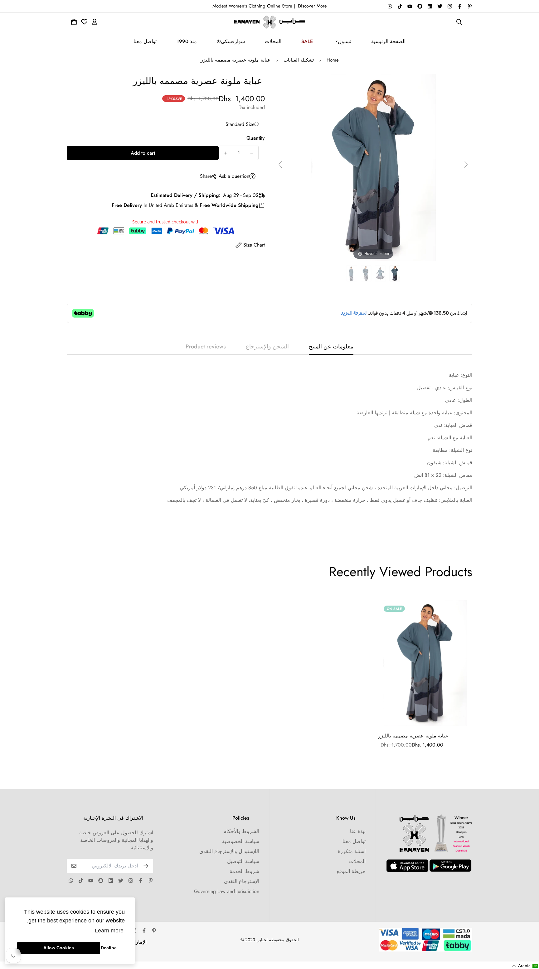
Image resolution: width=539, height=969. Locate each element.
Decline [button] (109, 947)
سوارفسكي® (231, 41)
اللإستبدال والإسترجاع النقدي (229, 851)
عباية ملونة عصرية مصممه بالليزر (413, 735)
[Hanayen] (269, 22)
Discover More (312, 5)
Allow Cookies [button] (58, 947)
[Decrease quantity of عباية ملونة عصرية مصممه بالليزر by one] (251, 153)
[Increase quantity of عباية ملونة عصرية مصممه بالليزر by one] (225, 153)
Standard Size (240, 124)
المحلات (273, 41)
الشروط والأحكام (241, 831)
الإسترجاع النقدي (241, 881)
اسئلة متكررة (352, 851)
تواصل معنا (145, 41)
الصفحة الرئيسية (388, 41)
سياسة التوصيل (243, 861)
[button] (525, 965)
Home (333, 60)
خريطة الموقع (351, 871)
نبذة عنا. (357, 831)
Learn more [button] (109, 930)
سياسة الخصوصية (240, 841)
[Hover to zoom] (373, 167)
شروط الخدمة (244, 871)
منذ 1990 (187, 41)
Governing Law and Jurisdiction (226, 891)
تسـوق (344, 41)
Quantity (255, 138)
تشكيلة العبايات (299, 60)
